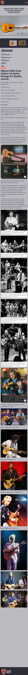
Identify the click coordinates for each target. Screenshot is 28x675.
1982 (2, 66)
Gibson (3, 63)
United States (5, 60)
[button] (26, 25)
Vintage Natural (6, 57)
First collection (5, 54)
